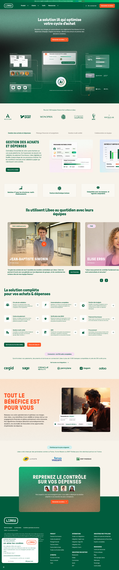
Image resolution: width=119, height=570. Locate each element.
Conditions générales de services (31, 527)
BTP (73, 565)
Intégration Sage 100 (77, 542)
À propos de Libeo (55, 557)
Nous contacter (54, 560)
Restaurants (75, 555)
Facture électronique (55, 547)
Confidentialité (17, 527)
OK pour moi (29, 561)
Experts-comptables (99, 542)
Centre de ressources (99, 549)
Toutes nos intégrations (78, 536)
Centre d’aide (97, 565)
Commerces (75, 560)
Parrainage (97, 563)
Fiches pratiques (98, 552)
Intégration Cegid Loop (78, 539)
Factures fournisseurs (56, 536)
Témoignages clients (99, 557)
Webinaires (97, 560)
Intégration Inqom (76, 547)
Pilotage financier (54, 542)
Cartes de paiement (55, 539)
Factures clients (54, 544)
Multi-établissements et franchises (103, 539)
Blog (95, 555)
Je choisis (11, 561)
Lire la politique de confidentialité (11, 555)
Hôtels (73, 557)
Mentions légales (8, 527)
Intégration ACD (76, 544)
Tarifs (51, 563)
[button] (4, 567)
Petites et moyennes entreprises (102, 536)
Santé (73, 563)
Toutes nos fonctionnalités (57, 550)
